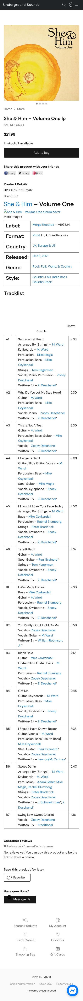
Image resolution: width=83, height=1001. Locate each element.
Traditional (45, 825)
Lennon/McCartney (51, 759)
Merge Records (43, 225)
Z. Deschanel (47, 385)
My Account (57, 926)
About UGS (46, 984)
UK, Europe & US (44, 246)
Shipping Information (22, 984)
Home (8, 109)
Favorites (57, 940)
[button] (21, 5)
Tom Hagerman (42, 370)
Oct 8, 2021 (40, 256)
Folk (48, 277)
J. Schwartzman (49, 802)
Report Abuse (64, 984)
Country (38, 277)
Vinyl (36, 235)
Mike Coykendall (40, 517)
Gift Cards (57, 954)
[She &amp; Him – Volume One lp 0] (41, 63)
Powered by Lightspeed (41, 990)
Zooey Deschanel (52, 413)
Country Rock (42, 282)
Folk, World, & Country (56, 266)
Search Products (25, 926)
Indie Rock (59, 277)
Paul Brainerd (48, 560)
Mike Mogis (45, 355)
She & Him (18, 204)
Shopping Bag (25, 954)
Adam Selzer (46, 782)
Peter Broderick (43, 527)
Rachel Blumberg (49, 522)
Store (21, 109)
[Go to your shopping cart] (72, 5)
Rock (36, 266)
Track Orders (25, 940)
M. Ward (58, 344)
